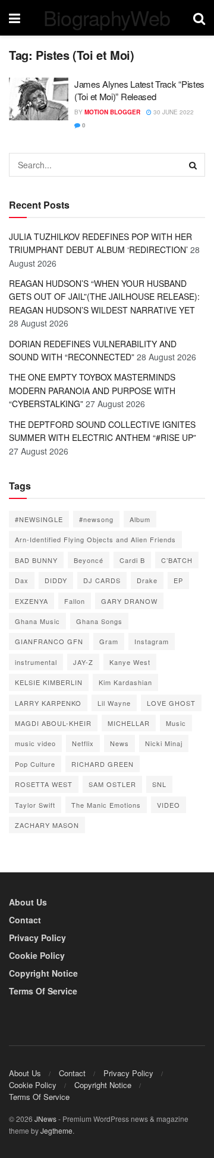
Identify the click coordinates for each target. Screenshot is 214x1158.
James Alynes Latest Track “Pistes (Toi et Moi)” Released (139, 90)
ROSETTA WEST (44, 784)
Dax (22, 580)
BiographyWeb (107, 18)
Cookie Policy (37, 955)
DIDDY (56, 580)
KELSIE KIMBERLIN (49, 682)
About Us (28, 902)
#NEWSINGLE (39, 519)
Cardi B (132, 560)
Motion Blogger (112, 112)
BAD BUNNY (36, 560)
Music (176, 723)
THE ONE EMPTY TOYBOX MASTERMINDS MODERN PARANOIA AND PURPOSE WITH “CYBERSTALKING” (92, 390)
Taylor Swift (35, 805)
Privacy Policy (37, 937)
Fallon (74, 601)
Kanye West (129, 662)
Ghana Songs (99, 621)
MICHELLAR (129, 723)
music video (35, 743)
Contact (25, 920)
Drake (147, 580)
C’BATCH (177, 560)
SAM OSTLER (112, 784)
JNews (45, 1119)
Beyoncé (88, 560)
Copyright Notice (43, 973)
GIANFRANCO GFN (49, 641)
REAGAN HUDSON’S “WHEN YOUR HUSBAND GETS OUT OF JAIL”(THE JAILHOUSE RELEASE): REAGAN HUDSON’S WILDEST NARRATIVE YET (104, 296)
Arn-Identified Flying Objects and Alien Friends (95, 539)
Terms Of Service (43, 991)
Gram (108, 641)
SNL (159, 784)
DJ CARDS (102, 580)
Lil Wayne (114, 703)
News (119, 743)
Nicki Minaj (163, 743)
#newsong (96, 519)
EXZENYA (31, 601)
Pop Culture (35, 764)
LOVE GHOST (171, 703)
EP (178, 580)
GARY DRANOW (129, 601)
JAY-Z (83, 662)
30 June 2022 (173, 112)
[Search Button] (193, 165)
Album (140, 519)
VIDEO (168, 805)
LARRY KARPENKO (48, 703)
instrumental (36, 662)
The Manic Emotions (106, 805)
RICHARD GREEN (102, 764)
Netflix (83, 743)
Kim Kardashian (125, 682)
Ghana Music (37, 621)
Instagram (151, 641)
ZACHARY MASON (47, 825)
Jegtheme (56, 1130)
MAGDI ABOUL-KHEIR (53, 723)
